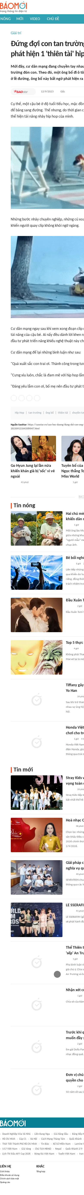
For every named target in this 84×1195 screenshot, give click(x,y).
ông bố (50, 412)
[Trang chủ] (13, 7)
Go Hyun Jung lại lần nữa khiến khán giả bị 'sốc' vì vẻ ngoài (33, 471)
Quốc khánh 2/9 (73, 1149)
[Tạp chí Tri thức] (68, 649)
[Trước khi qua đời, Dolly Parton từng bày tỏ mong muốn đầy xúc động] (36, 1047)
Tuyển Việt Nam (66, 1154)
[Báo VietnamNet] (69, 826)
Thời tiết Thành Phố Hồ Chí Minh (19, 1144)
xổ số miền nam (62, 1144)
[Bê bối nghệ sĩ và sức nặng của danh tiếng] (36, 572)
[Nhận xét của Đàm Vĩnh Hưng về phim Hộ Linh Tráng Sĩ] (36, 1004)
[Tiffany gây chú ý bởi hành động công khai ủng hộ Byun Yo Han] (36, 700)
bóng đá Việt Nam (44, 1154)
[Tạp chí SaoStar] (20, 92)
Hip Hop (19, 412)
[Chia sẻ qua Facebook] (14, 398)
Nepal (58, 1149)
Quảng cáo (5, 1182)
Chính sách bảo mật (9, 1179)
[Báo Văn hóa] (69, 564)
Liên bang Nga (42, 1134)
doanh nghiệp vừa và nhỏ (16, 1134)
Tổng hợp (40, 1171)
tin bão (45, 1144)
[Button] (31, 91)
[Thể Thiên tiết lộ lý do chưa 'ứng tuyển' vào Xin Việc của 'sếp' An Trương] (36, 962)
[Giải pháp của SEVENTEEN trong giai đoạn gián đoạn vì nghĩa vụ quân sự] (36, 877)
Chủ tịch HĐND (43, 1149)
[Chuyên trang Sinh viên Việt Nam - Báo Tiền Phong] (14, 482)
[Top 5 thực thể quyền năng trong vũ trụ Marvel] (36, 657)
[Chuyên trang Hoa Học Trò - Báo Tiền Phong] (68, 959)
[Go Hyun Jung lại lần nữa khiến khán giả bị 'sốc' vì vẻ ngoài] (33, 448)
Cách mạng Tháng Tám (53, 1139)
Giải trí (16, 33)
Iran (81, 1154)
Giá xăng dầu (61, 1134)
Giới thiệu (5, 1171)
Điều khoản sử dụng (9, 1175)
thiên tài (63, 412)
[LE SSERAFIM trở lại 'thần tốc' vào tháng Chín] (36, 920)
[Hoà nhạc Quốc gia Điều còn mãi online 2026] (36, 835)
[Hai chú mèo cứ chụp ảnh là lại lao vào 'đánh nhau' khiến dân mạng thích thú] (36, 528)
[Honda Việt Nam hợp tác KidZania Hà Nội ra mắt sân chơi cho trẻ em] (36, 742)
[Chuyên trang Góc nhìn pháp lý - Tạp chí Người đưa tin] (69, 525)
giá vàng (26, 1149)
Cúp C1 (22, 1139)
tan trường (34, 412)
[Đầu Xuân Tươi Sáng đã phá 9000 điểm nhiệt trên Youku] (36, 615)
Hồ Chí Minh (8, 1139)
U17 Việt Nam (9, 1149)
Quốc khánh (75, 1139)
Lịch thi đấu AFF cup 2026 (16, 1154)
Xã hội (33, 1139)
